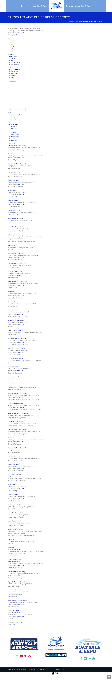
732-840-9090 (20, 314)
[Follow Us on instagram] (21, 656)
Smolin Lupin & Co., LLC (15, 210)
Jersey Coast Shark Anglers (15, 474)
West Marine (11, 292)
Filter (9, 67)
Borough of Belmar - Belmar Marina (18, 164)
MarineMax (11, 547)
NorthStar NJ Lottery (14, 385)
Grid (11, 143)
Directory (76, 21)
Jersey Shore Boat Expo (14, 549)
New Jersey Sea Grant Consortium (17, 338)
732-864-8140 (20, 296)
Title (12, 130)
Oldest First (14, 74)
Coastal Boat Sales (13, 610)
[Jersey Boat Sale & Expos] (56, 6)
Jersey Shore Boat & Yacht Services (18, 393)
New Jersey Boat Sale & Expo (78, 6)
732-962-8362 (20, 397)
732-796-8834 (20, 194)
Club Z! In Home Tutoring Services (17, 145)
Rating (12, 78)
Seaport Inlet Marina (13, 180)
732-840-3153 (20, 324)
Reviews (13, 58)
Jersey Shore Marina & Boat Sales (17, 281)
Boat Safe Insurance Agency (16, 320)
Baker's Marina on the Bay (15, 235)
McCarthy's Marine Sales (15, 271)
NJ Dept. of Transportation (15, 358)
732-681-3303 (20, 184)
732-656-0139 (20, 33)
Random (13, 76)
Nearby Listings (15, 64)
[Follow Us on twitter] (25, 656)
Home (70, 21)
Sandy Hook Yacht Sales (15, 559)
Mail (12, 51)
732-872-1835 (20, 257)
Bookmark (11, 54)
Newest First (14, 72)
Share (9, 39)
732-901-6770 (20, 158)
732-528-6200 (20, 371)
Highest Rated (15, 136)
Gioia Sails (11, 154)
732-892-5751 (20, 352)
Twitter (13, 43)
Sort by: (14, 69)
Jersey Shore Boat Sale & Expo (34, 6)
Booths (10, 476)
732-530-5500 (20, 565)
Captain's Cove (12, 245)
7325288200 (18, 275)
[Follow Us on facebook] (17, 656)
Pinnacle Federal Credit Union (16, 330)
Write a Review (12, 81)
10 (13, 624)
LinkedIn (13, 49)
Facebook (13, 41)
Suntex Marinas (12, 302)
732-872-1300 (20, 342)
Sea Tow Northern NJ (14, 172)
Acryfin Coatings (12, 190)
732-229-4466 (20, 407)
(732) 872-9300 (20, 239)
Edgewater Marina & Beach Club (17, 263)
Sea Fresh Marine (13, 200)
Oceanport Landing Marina (15, 403)
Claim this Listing (12, 56)
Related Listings (15, 62)
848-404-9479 (20, 204)
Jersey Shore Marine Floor (15, 219)
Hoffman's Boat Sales (14, 367)
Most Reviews (15, 134)
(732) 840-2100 (20, 553)
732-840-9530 (20, 285)
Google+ (13, 45)
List (9, 143)
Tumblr (13, 47)
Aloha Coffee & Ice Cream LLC (16, 348)
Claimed (13, 138)
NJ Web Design (49, 669)
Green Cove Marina (13, 310)
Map (12, 60)
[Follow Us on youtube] (29, 656)
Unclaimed (14, 140)
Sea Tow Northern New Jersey (16, 253)
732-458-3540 (20, 616)
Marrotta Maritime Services (15, 421)
